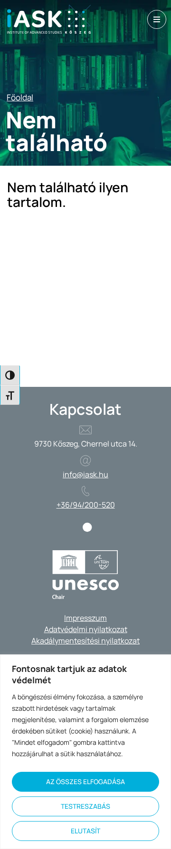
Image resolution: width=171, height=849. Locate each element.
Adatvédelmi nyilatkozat (85, 629)
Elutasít (85, 830)
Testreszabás (85, 806)
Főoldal (20, 97)
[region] (85, 751)
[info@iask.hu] (85, 461)
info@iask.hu (85, 474)
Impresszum (85, 618)
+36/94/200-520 (86, 505)
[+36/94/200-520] (85, 491)
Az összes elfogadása (85, 781)
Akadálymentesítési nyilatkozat (85, 640)
